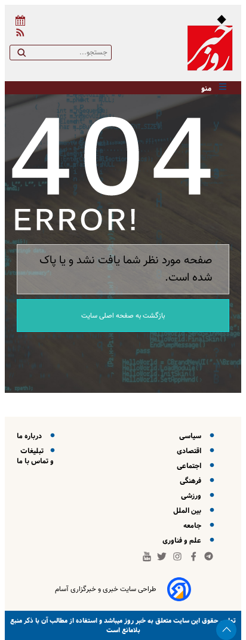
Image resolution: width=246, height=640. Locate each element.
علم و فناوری (183, 541)
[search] (21, 55)
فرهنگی (192, 481)
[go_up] (226, 630)
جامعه (194, 526)
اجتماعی (191, 466)
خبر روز (134, 621)
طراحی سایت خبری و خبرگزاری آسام (105, 589)
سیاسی (192, 436)
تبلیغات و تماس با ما (35, 456)
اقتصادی (191, 451)
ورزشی (193, 496)
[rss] (18, 34)
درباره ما (31, 436)
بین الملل (189, 511)
